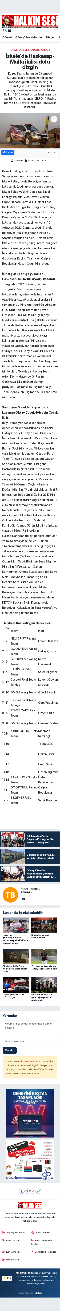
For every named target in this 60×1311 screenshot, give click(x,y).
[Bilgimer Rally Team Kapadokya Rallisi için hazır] (16, 956)
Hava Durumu (43, 1232)
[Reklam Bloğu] (30, 1113)
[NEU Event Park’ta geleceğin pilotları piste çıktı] (44, 984)
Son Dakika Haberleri (45, 1252)
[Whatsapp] (38, 1191)
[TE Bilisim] (10, 894)
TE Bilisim (18, 161)
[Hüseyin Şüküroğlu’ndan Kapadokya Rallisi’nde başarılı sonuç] (16, 925)
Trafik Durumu (13, 1240)
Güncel (7, 37)
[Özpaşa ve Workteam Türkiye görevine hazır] (44, 956)
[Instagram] (33, 1191)
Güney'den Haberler (28, 37)
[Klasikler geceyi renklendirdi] (44, 925)
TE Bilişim (38, 1293)
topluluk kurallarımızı (32, 1061)
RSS (8, 1278)
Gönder (9, 1050)
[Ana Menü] (9, 30)
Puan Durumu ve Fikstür (41, 1242)
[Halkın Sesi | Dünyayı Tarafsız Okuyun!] (30, 21)
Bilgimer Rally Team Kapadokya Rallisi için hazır (15, 969)
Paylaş (9, 152)
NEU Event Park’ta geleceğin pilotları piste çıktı (41, 997)
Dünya (50, 37)
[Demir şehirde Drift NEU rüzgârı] (16, 984)
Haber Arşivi (12, 1260)
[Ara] (5, 30)
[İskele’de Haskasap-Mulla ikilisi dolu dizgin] (30, 131)
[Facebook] (21, 1191)
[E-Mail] (23, 899)
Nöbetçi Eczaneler (15, 1232)
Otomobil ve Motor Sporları (30, 50)
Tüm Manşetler (13, 1252)
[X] (27, 1191)
